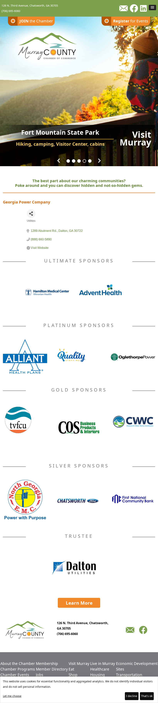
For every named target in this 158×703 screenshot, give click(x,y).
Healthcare (99, 669)
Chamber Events (14, 674)
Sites (120, 669)
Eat (71, 669)
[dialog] (79, 690)
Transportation (129, 674)
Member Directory (52, 669)
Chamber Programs (17, 669)
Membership (47, 663)
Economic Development (137, 663)
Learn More (79, 603)
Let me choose (12, 696)
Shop (73, 674)
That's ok (146, 696)
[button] (152, 7)
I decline (131, 696)
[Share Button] (31, 213)
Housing (97, 674)
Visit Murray (79, 663)
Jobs (39, 674)
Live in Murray (102, 663)
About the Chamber (17, 663)
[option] (79, 89)
